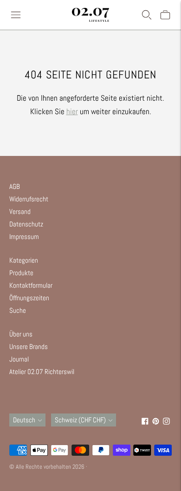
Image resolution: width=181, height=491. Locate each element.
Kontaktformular (30, 285)
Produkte (21, 272)
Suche (17, 310)
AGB (14, 186)
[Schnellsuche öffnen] (146, 15)
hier (72, 111)
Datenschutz (26, 224)
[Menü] (15, 15)
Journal (19, 359)
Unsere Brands (28, 346)
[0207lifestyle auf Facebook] (145, 422)
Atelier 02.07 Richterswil (41, 371)
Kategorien (23, 260)
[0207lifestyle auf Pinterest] (155, 422)
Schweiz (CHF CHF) (80, 419)
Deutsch (24, 419)
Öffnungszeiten (29, 297)
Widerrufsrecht (28, 198)
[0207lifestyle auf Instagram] (166, 422)
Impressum (24, 236)
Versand (20, 211)
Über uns (20, 333)
